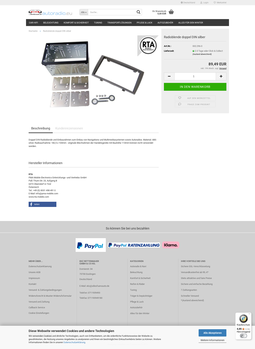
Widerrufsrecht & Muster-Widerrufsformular (50, 296)
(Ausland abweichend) (202, 54)
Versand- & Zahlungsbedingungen (45, 290)
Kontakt (32, 284)
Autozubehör (165, 22)
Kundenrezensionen (69, 128)
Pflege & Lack (144, 22)
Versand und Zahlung (39, 301)
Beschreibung (40, 128)
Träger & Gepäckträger (141, 296)
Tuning (98, 22)
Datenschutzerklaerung (40, 266)
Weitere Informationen (212, 340)
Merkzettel (221, 2)
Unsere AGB (34, 272)
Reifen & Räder (137, 284)
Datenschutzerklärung (74, 342)
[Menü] (249, 315)
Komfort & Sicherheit (76, 22)
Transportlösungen (119, 22)
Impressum (34, 278)
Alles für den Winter (190, 22)
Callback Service (37, 307)
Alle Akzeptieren (212, 332)
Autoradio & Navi (138, 266)
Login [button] (205, 2)
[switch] (243, 336)
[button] (188, 2)
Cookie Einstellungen (39, 313)
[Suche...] (138, 12)
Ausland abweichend (193, 300)
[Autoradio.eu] (51, 12)
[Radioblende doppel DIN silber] (94, 74)
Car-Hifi (33, 22)
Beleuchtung (50, 22)
